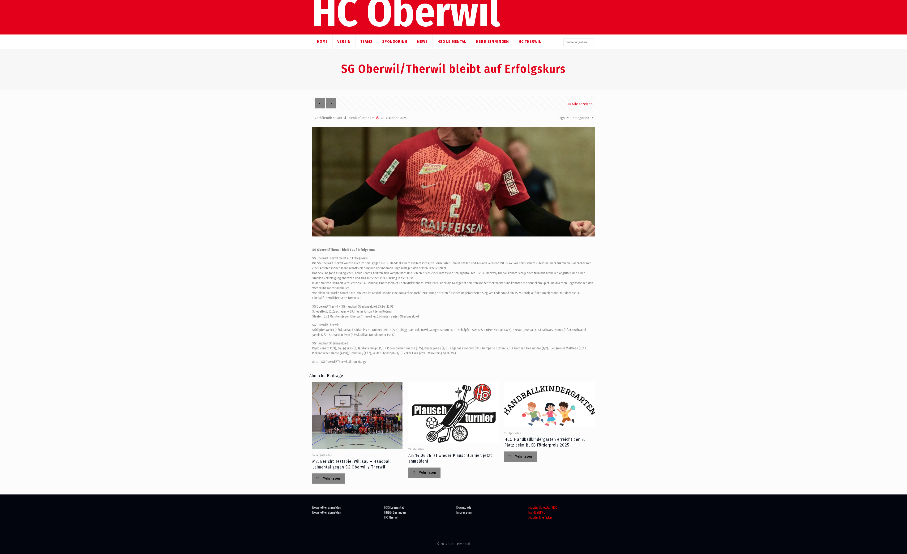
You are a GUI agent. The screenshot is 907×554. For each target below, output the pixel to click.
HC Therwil (391, 517)
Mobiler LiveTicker (540, 517)
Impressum (464, 513)
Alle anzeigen (582, 104)
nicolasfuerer (359, 118)
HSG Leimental (394, 508)
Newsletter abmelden (326, 513)
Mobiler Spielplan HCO (543, 508)
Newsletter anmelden (326, 508)
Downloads (463, 508)
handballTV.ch (537, 513)
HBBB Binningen (395, 513)
